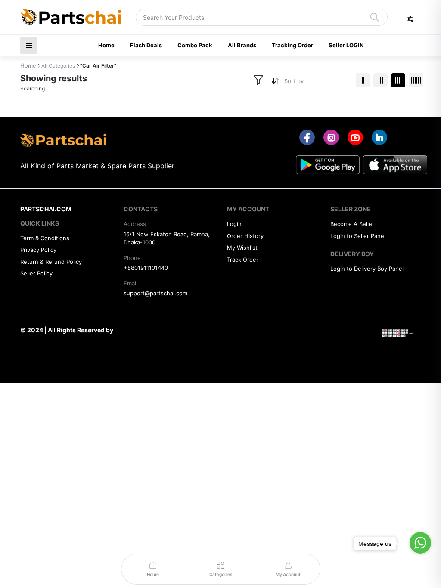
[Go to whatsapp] (420, 543)
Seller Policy (36, 273)
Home (106, 45)
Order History (245, 235)
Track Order (242, 259)
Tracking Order (292, 45)
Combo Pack (194, 45)
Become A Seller (352, 223)
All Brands (242, 45)
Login (234, 223)
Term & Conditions (44, 238)
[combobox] (317, 82)
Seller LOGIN (346, 45)
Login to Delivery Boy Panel (367, 268)
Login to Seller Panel (357, 235)
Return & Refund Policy (51, 261)
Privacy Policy (38, 249)
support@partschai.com (155, 293)
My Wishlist (242, 247)
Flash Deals (146, 45)
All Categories (58, 65)
